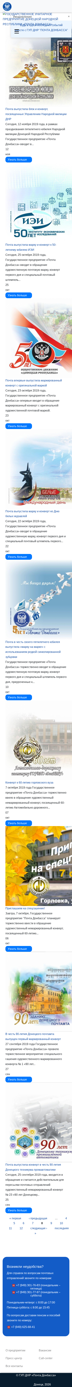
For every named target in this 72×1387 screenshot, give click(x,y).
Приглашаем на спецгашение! (25, 908)
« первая (15, 1218)
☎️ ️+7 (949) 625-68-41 (21, 1326)
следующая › (38, 1228)
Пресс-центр (14, 1358)
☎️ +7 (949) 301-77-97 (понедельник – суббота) (36, 1294)
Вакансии (45, 1350)
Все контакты (14, 1366)
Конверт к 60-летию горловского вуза (29, 782)
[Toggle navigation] (16, 30)
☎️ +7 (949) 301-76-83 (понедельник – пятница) (36, 1287)
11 (10, 1228)
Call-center (45, 1358)
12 (21, 1228)
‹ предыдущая (38, 1218)
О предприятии (15, 1350)
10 (61, 1223)
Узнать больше (18, 159)
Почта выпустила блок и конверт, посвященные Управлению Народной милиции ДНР (36, 114)
